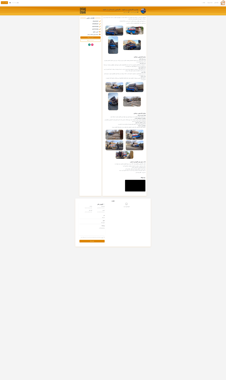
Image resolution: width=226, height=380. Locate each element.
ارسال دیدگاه (92, 241)
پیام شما (103, 225)
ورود (16, 2)
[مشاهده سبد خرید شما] (10, 2)
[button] (90, 40)
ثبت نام (13, 2)
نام (104, 215)
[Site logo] (222, 2)
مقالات (204, 2)
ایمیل (104, 220)
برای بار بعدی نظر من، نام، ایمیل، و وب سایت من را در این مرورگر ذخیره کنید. (92, 237)
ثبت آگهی (3, 2)
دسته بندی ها (210, 2)
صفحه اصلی (216, 2)
